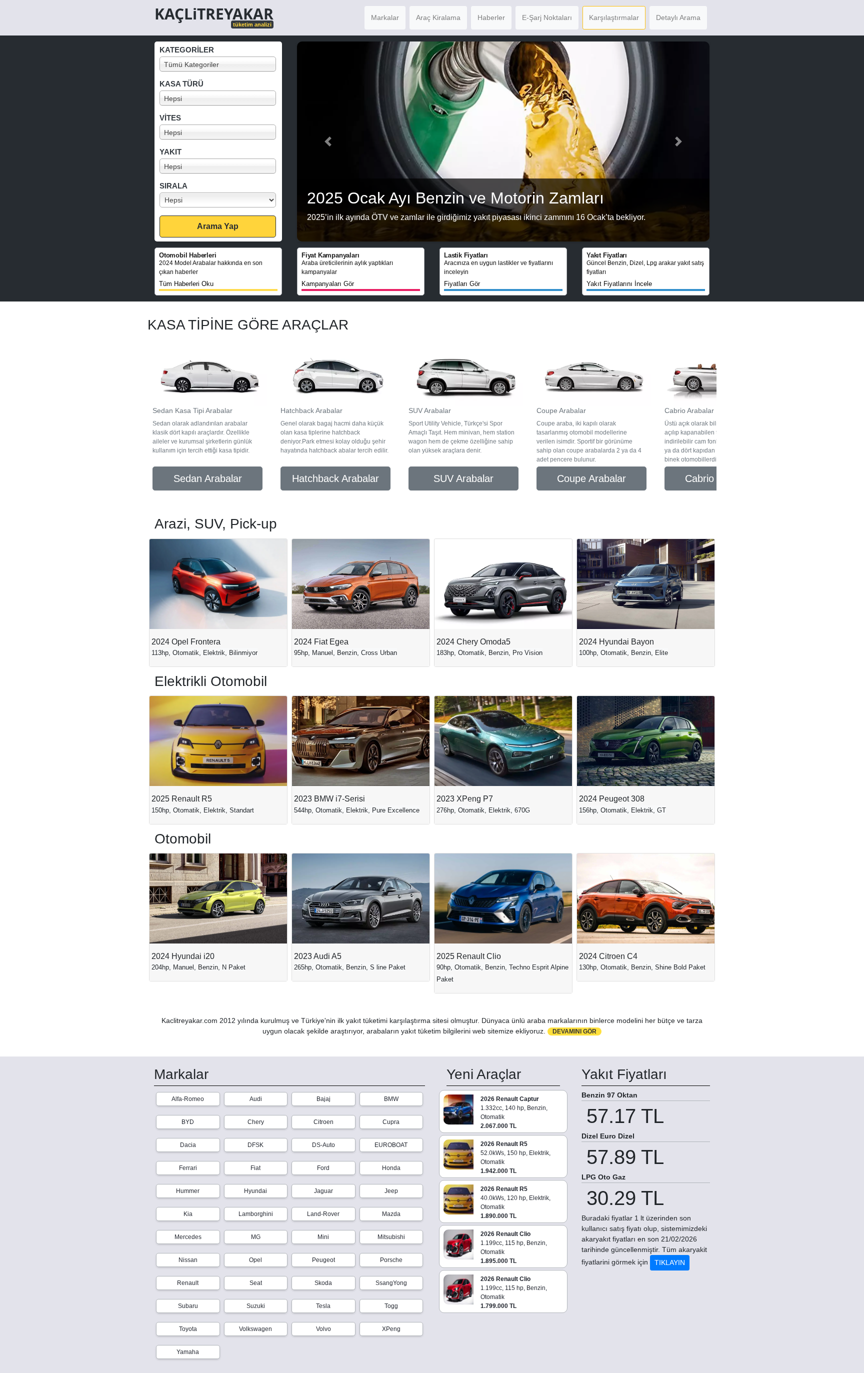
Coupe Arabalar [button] (591, 478)
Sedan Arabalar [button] (208, 478)
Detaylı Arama (678, 18)
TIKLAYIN (669, 1262)
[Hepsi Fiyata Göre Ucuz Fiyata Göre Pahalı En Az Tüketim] (221, 200)
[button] (328, 142)
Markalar (385, 18)
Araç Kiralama (438, 18)
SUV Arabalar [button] (464, 478)
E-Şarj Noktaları (547, 18)
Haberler (491, 18)
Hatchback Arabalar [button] (335, 478)
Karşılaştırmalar (614, 18)
